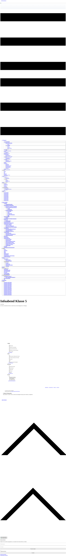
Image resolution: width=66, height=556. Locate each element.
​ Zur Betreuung (10, 373)
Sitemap (55, 387)
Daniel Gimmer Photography (17, 391)
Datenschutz (51, 387)
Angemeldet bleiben (3, 551)
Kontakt (58, 387)
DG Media (12, 391)
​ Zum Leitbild (10, 352)
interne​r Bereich (3, 0)
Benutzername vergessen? (4, 555)
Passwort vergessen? (3, 554)
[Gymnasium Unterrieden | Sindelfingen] (33, 3)
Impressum (46, 387)
